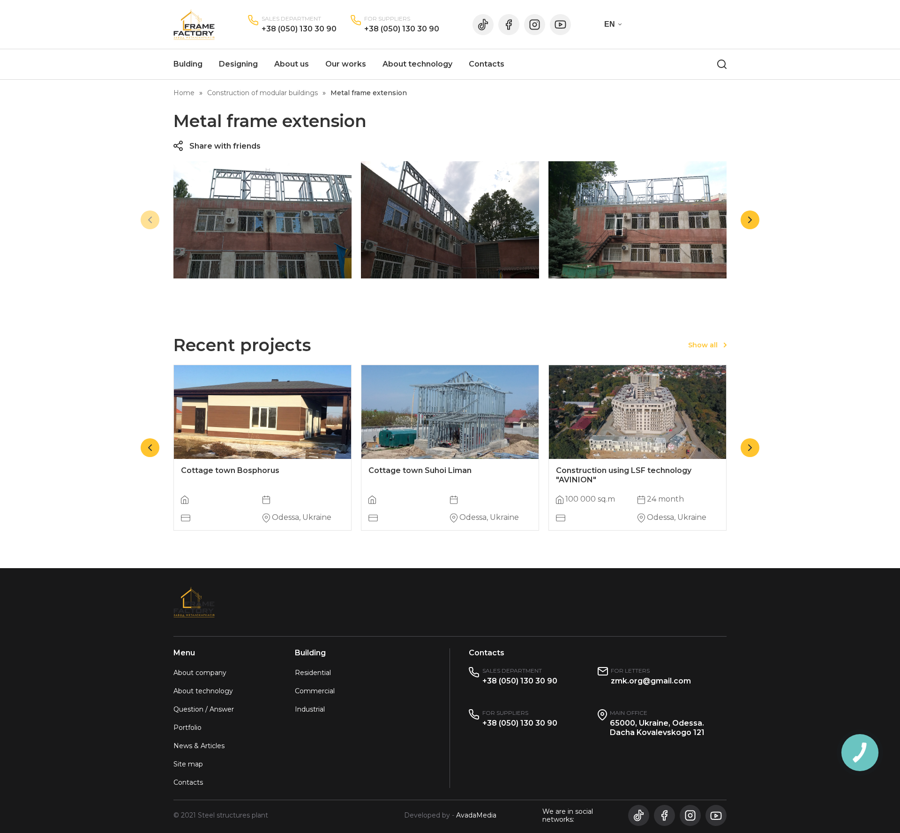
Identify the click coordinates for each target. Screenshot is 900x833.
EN (609, 24)
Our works (345, 64)
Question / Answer (203, 709)
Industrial (310, 709)
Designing (238, 64)
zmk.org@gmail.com (651, 680)
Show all (703, 345)
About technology (417, 64)
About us (291, 64)
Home (184, 93)
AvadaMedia (476, 815)
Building (310, 652)
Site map (188, 764)
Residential (313, 672)
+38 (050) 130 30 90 (299, 28)
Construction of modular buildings (262, 93)
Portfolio (187, 727)
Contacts (486, 64)
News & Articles (199, 746)
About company (199, 672)
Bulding (187, 64)
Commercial (315, 691)
